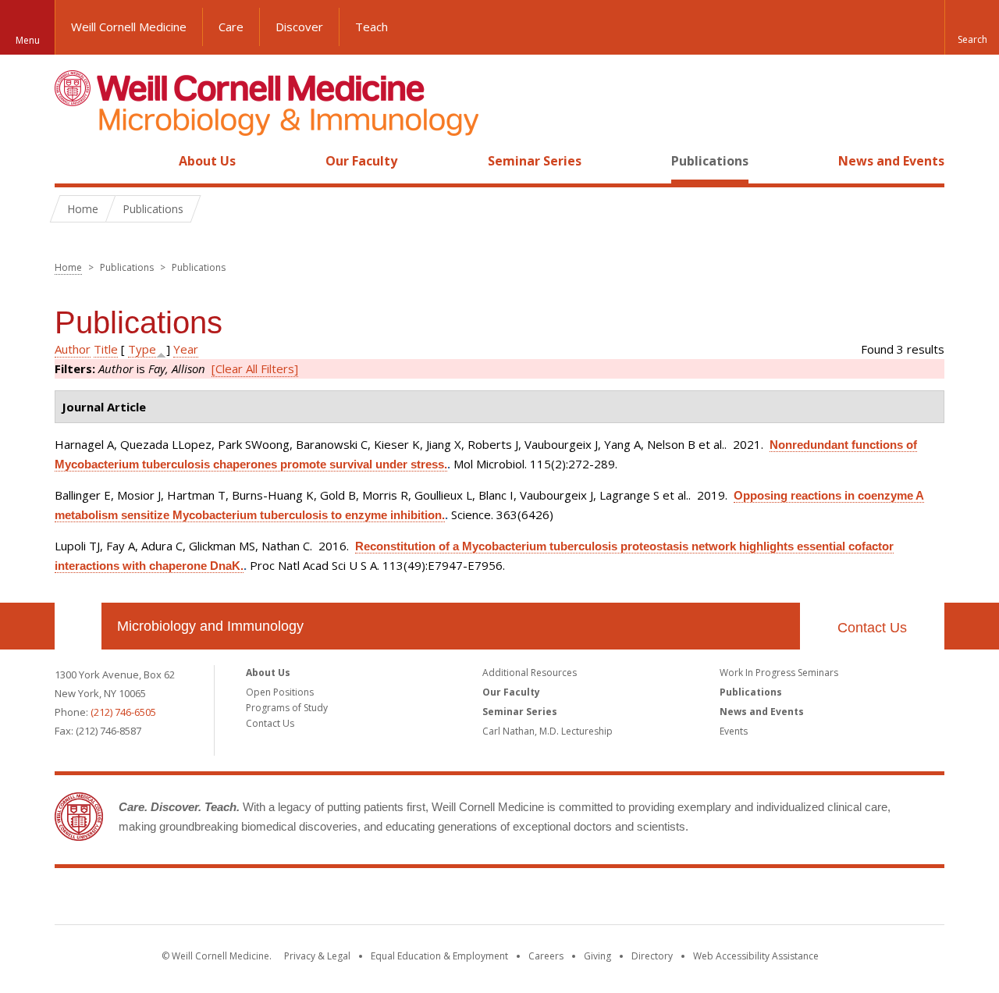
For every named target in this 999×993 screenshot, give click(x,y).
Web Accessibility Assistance (756, 956)
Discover (299, 26)
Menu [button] (28, 40)
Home (71, 160)
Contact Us (872, 627)
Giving (597, 956)
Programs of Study (287, 707)
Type (142, 349)
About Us (207, 160)
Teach (371, 26)
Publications (709, 160)
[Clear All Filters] (255, 368)
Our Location (78, 626)
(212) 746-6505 (123, 712)
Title (106, 349)
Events (734, 731)
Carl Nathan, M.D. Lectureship (547, 731)
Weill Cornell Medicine (129, 26)
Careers (545, 956)
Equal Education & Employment (439, 956)
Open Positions (280, 692)
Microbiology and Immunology (210, 626)
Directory (652, 956)
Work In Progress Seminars (779, 672)
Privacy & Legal (317, 956)
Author (73, 349)
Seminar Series (534, 160)
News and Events (891, 160)
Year (185, 349)
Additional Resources (529, 672)
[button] (971, 27)
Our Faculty (361, 160)
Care (231, 26)
